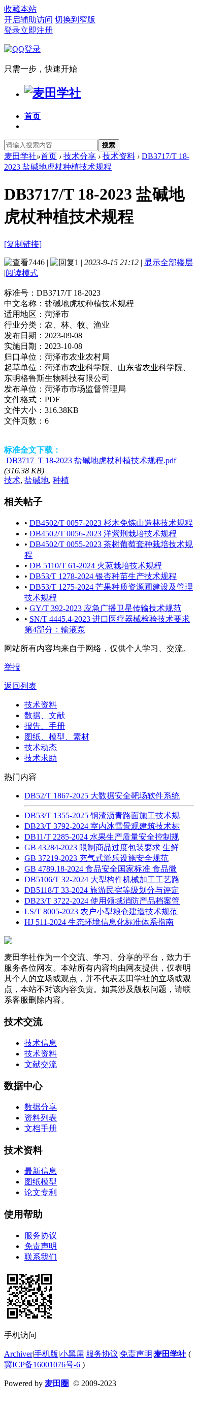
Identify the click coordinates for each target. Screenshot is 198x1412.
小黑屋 (72, 1354)
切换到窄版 (75, 19)
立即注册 (36, 30)
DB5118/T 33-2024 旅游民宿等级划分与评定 (101, 890)
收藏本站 (20, 9)
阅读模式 (22, 273)
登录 (12, 30)
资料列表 (40, 1117)
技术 (12, 480)
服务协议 (40, 1235)
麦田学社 (20, 156)
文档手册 (40, 1128)
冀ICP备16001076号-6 (42, 1364)
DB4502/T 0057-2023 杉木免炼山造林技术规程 (111, 523)
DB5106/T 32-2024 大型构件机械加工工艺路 (102, 879)
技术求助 (40, 758)
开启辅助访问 (28, 19)
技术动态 (40, 747)
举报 (12, 667)
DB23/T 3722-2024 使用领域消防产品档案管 (102, 900)
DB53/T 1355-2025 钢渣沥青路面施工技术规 (102, 815)
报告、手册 (44, 726)
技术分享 (79, 156)
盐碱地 (36, 480)
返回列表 (20, 686)
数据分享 (40, 1107)
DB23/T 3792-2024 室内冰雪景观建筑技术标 (102, 826)
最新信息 (40, 1171)
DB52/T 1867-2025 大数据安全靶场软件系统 (102, 795)
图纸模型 (40, 1181)
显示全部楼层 (168, 262)
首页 (32, 116)
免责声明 (40, 1246)
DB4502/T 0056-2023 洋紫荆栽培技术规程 (103, 533)
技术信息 (40, 1043)
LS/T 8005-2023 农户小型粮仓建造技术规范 (101, 911)
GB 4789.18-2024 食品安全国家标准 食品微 (100, 868)
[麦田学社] (52, 93)
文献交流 (40, 1064)
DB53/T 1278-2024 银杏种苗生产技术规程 (103, 576)
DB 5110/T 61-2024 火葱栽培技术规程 (95, 565)
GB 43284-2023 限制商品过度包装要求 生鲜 (101, 847)
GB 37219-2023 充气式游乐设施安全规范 (96, 858)
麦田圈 (57, 1383)
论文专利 (40, 1192)
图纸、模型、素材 (56, 736)
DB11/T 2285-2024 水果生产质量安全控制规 (101, 836)
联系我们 (40, 1257)
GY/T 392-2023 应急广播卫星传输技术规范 (105, 608)
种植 (61, 480)
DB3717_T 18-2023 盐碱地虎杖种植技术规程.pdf (91, 460)
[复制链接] (23, 244)
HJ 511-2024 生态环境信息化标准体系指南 (99, 922)
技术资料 (119, 156)
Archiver (18, 1354)
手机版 (46, 1354)
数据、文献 (44, 715)
